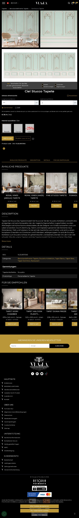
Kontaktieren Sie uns (10, 441)
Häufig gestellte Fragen (11, 444)
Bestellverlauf (8, 460)
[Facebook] (32, 373)
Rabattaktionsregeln (10, 418)
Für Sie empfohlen (61, 160)
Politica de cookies (9, 502)
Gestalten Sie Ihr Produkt (12, 393)
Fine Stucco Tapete (56, 195)
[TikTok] (46, 373)
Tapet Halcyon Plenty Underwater (34, 312)
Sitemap (7, 428)
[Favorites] (76, 3)
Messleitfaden (73, 95)
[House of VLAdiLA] (41, 3)
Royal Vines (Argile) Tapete (12, 196)
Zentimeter (8, 108)
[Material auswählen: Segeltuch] (18, 128)
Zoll (18, 108)
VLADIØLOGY (8, 396)
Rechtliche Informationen (12, 437)
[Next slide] (74, 190)
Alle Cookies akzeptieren (39, 506)
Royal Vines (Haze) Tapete (34, 196)
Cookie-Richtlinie (9, 425)
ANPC (6, 447)
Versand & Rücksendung (11, 470)
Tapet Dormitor (24, 261)
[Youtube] (41, 373)
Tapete (4, 9)
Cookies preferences (39, 515)
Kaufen (12, 206)
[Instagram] (37, 373)
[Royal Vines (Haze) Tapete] (34, 183)
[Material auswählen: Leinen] (30, 128)
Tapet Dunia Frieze (56, 311)
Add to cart (7, 138)
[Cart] (72, 3)
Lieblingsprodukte (10, 463)
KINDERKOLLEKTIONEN (11, 386)
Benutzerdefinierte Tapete (19, 9)
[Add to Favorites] (33, 139)
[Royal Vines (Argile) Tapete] (12, 183)
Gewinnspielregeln (10, 422)
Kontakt (6, 399)
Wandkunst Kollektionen (12, 389)
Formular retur (8, 408)
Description (35, 160)
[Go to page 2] (40, 44)
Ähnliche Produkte (18, 160)
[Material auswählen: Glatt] (7, 128)
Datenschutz (8, 415)
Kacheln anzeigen (48, 86)
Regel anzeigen (61, 86)
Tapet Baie (69, 258)
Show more (6, 241)
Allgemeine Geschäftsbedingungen (15, 412)
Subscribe (59, 346)
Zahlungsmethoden (10, 466)
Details (47, 160)
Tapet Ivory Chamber (12, 312)
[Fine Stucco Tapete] (56, 183)
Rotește (46, 84)
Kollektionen (8, 383)
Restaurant (35, 261)
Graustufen (60, 84)
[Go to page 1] (38, 44)
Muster (23, 138)
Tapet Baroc (60, 258)
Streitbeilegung (9, 450)
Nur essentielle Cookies (39, 511)
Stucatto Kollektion (46, 258)
